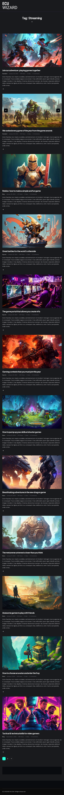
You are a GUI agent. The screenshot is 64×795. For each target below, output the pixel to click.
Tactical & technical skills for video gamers (20, 733)
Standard (4, 73)
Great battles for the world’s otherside (19, 251)
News (3, 435)
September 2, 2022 (11, 736)
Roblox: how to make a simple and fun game (21, 191)
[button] (6, 110)
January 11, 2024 (11, 616)
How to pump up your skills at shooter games (21, 432)
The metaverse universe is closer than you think (22, 552)
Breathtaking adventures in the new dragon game (24, 492)
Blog (3, 194)
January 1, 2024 (11, 676)
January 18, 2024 (11, 495)
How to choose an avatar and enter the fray (21, 673)
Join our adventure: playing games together (21, 70)
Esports (4, 254)
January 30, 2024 (13, 73)
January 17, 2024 (11, 556)
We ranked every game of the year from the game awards (27, 130)
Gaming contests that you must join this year (21, 371)
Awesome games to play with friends (18, 613)
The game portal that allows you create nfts (21, 311)
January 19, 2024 (11, 435)
